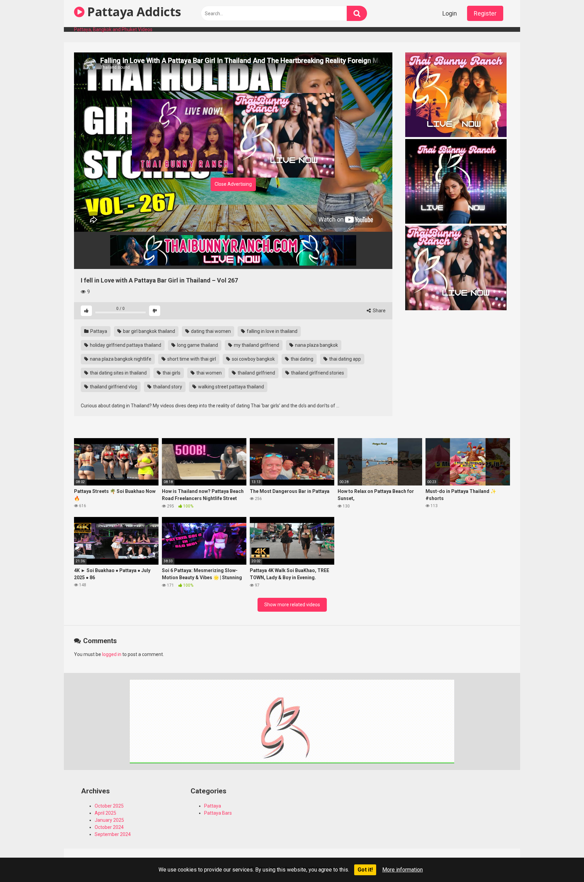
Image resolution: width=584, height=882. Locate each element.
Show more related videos (292, 604)
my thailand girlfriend (256, 345)
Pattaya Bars (218, 813)
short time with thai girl (191, 359)
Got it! (365, 869)
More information (402, 869)
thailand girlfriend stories (317, 373)
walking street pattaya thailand (230, 386)
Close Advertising (233, 184)
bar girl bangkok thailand (148, 331)
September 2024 (113, 834)
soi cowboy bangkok (253, 359)
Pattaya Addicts (132, 11)
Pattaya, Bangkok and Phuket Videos (113, 29)
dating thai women (210, 331)
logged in (111, 654)
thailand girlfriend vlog (113, 386)
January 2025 (109, 820)
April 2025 (105, 813)
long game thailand (197, 345)
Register (485, 13)
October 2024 (109, 827)
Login (449, 13)
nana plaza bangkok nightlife (120, 359)
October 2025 (109, 806)
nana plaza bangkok (316, 345)
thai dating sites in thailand (118, 373)
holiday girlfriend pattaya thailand (125, 345)
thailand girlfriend (256, 373)
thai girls (171, 373)
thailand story (167, 386)
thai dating (301, 359)
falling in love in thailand (271, 331)
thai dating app (344, 359)
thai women (208, 373)
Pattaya (98, 331)
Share (379, 310)
